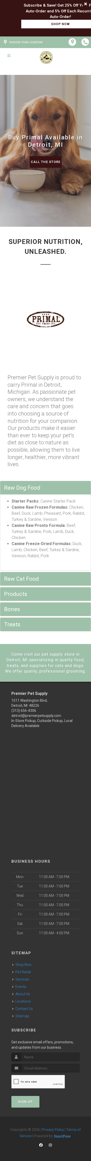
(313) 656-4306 (23, 711)
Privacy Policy (53, 1130)
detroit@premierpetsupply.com (36, 716)
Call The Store (45, 162)
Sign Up (25, 1102)
